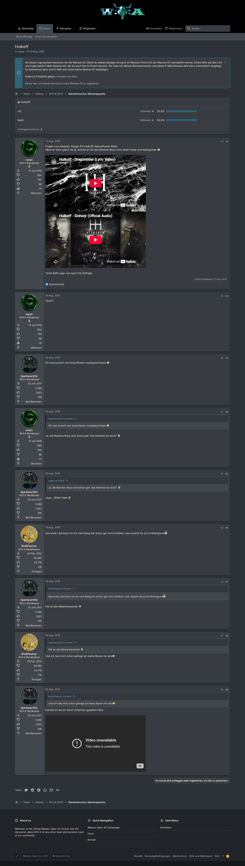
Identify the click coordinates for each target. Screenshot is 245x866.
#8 (226, 635)
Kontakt (92, 839)
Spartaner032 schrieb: (60, 418)
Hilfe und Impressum (200, 856)
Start (217, 856)
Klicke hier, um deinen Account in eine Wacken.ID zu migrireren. (62, 83)
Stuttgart (37, 571)
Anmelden (165, 827)
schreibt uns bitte (66, 76)
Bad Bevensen (34, 401)
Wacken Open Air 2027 (35, 856)
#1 (227, 141)
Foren (91, 833)
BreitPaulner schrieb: (60, 588)
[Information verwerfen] (225, 62)
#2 (226, 295)
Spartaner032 (29, 376)
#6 (226, 527)
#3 (226, 357)
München (36, 193)
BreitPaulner (29, 545)
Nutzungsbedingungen (158, 856)
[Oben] (223, 856)
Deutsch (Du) (62, 856)
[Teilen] (222, 141)
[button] (74, 28)
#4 (226, 411)
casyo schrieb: (56, 480)
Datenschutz (180, 856)
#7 (227, 581)
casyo (21, 51)
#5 (226, 473)
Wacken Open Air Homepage (104, 827)
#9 (226, 689)
